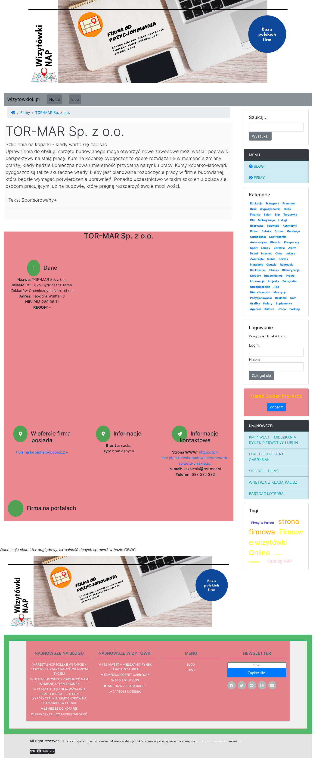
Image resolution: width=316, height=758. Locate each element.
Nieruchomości (260, 292)
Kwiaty (267, 303)
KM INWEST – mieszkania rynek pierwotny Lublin (273, 440)
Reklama (281, 298)
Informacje (257, 281)
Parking (294, 309)
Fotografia (289, 281)
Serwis (283, 259)
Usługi (282, 220)
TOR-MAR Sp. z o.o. (52, 112)
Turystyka (290, 214)
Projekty (273, 281)
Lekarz (290, 253)
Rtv (252, 220)
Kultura (269, 309)
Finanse (255, 214)
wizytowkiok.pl (23, 99)
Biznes (279, 231)
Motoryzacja (266, 220)
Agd (276, 286)
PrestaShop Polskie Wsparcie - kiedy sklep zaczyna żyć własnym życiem (59, 669)
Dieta (287, 209)
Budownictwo (273, 275)
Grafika (255, 303)
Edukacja (256, 203)
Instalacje (256, 264)
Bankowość (258, 270)
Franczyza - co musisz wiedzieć (60, 714)
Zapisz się (257, 672)
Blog (75, 99)
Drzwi (254, 253)
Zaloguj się (261, 375)
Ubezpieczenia (260, 286)
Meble (271, 259)
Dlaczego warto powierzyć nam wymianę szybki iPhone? (60, 681)
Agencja (255, 309)
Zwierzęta (257, 259)
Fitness (274, 270)
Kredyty (255, 275)
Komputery (291, 242)
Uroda (282, 309)
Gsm (293, 298)
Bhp (277, 214)
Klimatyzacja (291, 270)
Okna (278, 253)
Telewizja (273, 225)
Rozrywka (256, 225)
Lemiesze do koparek (60, 708)
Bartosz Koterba (266, 493)
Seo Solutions (264, 471)
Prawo (290, 275)
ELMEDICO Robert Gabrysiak (266, 457)
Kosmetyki (290, 225)
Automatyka (258, 242)
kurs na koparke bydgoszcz (40, 452)
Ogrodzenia (258, 236)
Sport (254, 248)
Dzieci (254, 231)
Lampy (265, 248)
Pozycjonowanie (261, 298)
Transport (272, 203)
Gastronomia (277, 236)
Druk (253, 209)
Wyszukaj (260, 136)
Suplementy (284, 303)
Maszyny (279, 292)
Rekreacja (286, 264)
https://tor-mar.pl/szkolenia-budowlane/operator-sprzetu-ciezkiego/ (195, 458)
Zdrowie (279, 248)
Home (54, 99)
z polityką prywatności (212, 741)
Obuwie (271, 264)
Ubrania (275, 242)
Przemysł (288, 203)
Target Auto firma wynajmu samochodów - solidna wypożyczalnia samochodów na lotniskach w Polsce (59, 696)
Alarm (292, 248)
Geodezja (293, 231)
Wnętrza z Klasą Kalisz (273, 482)
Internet (266, 253)
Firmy (25, 112)
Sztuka (266, 231)
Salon (267, 214)
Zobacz (276, 407)
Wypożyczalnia (270, 209)
